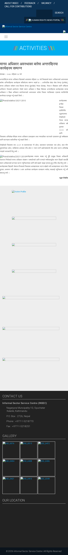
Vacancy (46, 3)
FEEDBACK (30, 3)
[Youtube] (49, 13)
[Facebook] (39, 13)
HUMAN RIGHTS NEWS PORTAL (46, 20)
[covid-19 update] (30, 310)
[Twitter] (44, 13)
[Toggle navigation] (6, 36)
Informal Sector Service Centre (28, 551)
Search (59, 13)
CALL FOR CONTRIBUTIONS (18, 6)
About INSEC (12, 3)
